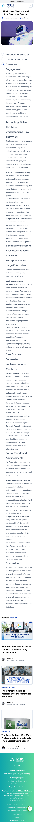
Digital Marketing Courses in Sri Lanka (17, 805)
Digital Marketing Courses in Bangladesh (17, 807)
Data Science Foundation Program (17, 781)
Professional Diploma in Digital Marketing (17, 774)
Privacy (17, 817)
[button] (29, 808)
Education (4, 687)
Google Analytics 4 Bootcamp (17, 784)
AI (2, 643)
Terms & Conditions (17, 814)
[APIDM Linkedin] (19, 765)
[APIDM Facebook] (14, 765)
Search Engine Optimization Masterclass (17, 787)
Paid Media (12, 687)
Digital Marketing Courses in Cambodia (17, 810)
